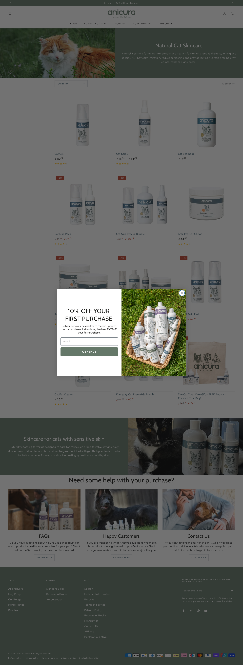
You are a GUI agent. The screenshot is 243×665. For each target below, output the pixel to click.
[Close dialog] (182, 293)
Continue (89, 352)
